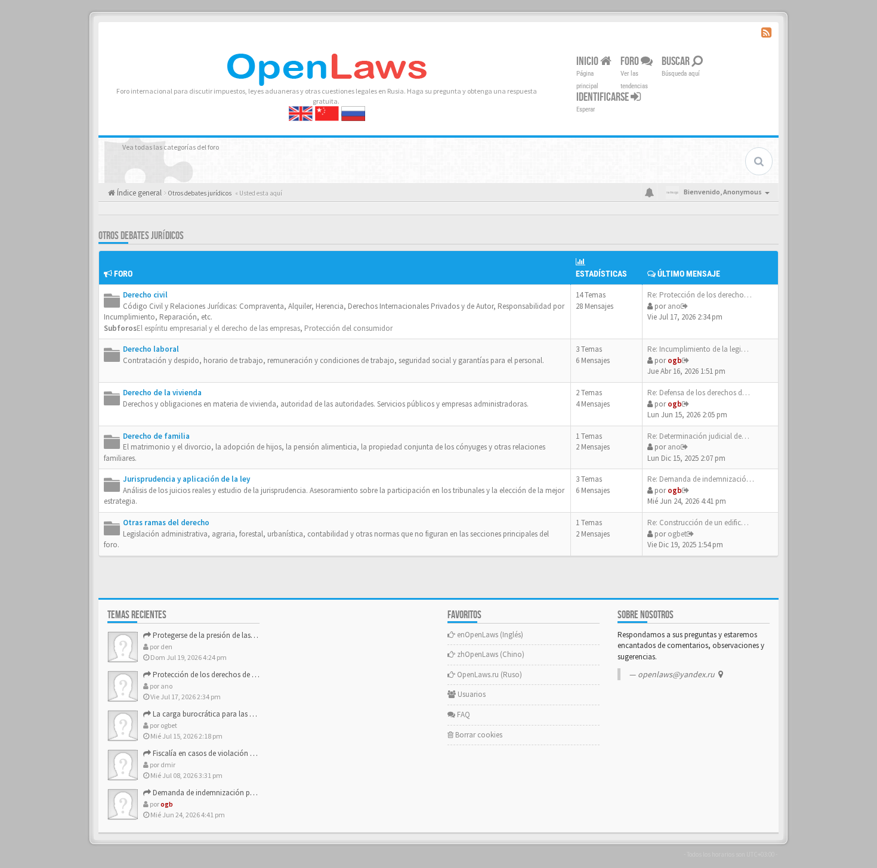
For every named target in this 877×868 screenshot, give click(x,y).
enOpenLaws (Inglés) (489, 635)
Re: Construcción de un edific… (698, 522)
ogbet (677, 534)
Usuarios (471, 694)
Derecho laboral (151, 349)
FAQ (462, 714)
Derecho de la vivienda (162, 393)
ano (674, 306)
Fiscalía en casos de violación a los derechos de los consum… (252, 753)
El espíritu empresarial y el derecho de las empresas (218, 328)
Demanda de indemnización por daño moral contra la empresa (254, 793)
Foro (630, 61)
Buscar (676, 61)
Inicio (588, 61)
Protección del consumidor (348, 328)
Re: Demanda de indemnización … (703, 479)
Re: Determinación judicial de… (698, 436)
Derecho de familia (156, 436)
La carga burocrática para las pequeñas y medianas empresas (251, 714)
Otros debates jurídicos (141, 236)
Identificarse (603, 97)
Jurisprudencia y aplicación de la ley (186, 479)
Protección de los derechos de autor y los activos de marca (247, 674)
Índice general (138, 193)
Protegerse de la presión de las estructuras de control (237, 635)
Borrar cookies (477, 735)
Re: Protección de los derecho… (699, 295)
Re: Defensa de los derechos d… (698, 393)
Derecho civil (145, 295)
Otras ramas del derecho (166, 522)
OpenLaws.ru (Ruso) (488, 674)
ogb (675, 360)
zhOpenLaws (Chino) (489, 654)
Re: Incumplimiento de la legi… (698, 349)
